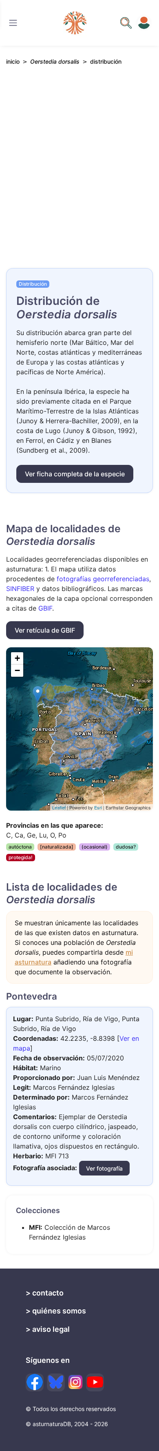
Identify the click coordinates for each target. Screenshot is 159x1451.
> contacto (45, 1293)
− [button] (17, 670)
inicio (13, 61)
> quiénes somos (56, 1311)
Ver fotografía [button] (104, 1168)
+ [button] (17, 658)
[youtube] (95, 1382)
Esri (98, 807)
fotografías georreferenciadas (103, 579)
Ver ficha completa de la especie (75, 474)
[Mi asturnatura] (144, 23)
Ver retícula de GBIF (45, 630)
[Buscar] (13, 23)
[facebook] (35, 1382)
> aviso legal (48, 1329)
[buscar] (126, 23)
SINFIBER (20, 588)
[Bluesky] (56, 1382)
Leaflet (59, 807)
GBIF (45, 608)
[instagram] (75, 1382)
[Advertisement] (79, 173)
